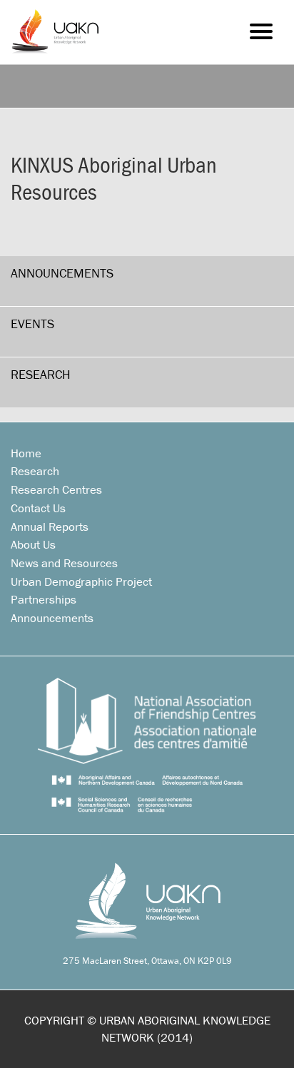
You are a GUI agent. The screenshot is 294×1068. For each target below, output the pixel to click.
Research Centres (56, 489)
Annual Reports (49, 526)
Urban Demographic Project (81, 581)
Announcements (62, 273)
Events (32, 323)
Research (41, 374)
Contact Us (38, 508)
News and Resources (64, 563)
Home (26, 453)
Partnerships (43, 599)
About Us (33, 544)
